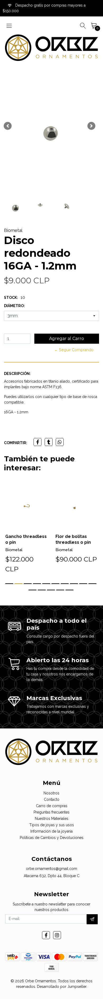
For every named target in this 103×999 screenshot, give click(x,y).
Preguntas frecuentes (51, 812)
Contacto (51, 799)
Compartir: (15, 443)
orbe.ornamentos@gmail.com (51, 869)
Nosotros (51, 793)
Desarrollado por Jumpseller (61, 986)
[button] (8, 125)
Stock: (11, 297)
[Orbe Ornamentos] (51, 47)
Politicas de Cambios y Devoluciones (51, 838)
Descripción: (17, 374)
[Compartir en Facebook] (37, 442)
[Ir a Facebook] (46, 935)
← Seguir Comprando (73, 349)
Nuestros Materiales (51, 818)
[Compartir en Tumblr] (48, 442)
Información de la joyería (51, 831)
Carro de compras (51, 806)
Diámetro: (14, 306)
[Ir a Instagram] (57, 935)
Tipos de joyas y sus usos (51, 825)
